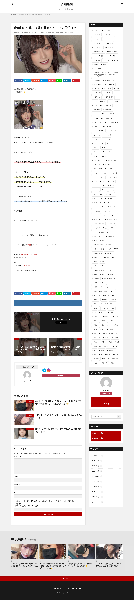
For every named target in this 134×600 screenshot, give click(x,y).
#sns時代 (96, 30)
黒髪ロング (114, 363)
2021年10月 (97, 502)
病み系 (111, 321)
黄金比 (95, 363)
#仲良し (113, 56)
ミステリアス (97, 202)
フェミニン (97, 185)
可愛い (117, 249)
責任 (95, 354)
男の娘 (116, 316)
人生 (95, 232)
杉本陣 (111, 312)
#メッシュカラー (112, 51)
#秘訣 (95, 101)
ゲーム (95, 156)
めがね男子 (97, 139)
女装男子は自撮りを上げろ (72, 32)
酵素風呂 (116, 354)
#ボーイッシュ (110, 47)
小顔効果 (96, 299)
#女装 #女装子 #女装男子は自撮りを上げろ (105, 80)
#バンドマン (97, 39)
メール (17, 484)
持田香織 (105, 308)
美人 (103, 329)
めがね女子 (108, 135)
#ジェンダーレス (109, 34)
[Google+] (35, 80)
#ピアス (110, 43)
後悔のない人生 (98, 304)
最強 (95, 312)
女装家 (57, 32)
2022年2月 (97, 481)
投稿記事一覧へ (106, 393)
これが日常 (97, 126)
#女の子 (105, 64)
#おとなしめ (97, 34)
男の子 (95, 321)
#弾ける (112, 84)
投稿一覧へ (60, 375)
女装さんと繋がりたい (35, 32)
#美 (111, 101)
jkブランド (111, 114)
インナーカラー (107, 147)
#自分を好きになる (106, 105)
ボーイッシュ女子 (98, 194)
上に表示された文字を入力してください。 (27, 506)
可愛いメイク (110, 253)
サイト (16, 492)
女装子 (53, 32)
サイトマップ (58, 588)
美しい (95, 329)
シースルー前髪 (112, 160)
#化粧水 (107, 60)
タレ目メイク (105, 173)
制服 (95, 249)
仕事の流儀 (111, 244)
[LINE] (59, 80)
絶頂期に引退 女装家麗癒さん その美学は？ (39, 14)
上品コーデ (114, 228)
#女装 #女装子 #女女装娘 (100, 68)
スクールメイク (98, 169)
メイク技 (107, 211)
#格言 (117, 88)
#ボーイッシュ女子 (99, 51)
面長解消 (96, 358)
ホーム (61, 9)
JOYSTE (96, 118)
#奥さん (96, 64)
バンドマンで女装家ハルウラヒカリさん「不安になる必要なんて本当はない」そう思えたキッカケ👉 (58, 402)
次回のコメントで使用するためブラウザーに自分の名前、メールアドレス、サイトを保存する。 (45, 501)
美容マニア (97, 337)
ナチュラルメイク (113, 177)
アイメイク (107, 139)
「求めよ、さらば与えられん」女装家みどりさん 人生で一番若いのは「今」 (109, 565)
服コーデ (103, 312)
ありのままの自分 (107, 118)
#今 (95, 56)
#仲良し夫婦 (97, 60)
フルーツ (96, 190)
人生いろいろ (104, 232)
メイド (115, 215)
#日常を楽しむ (107, 88)
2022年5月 (97, 466)
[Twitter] (27, 80)
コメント (17, 456)
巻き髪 (105, 299)
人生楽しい (111, 236)
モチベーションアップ (112, 219)
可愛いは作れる (98, 253)
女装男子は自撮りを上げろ (101, 287)
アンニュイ (112, 143)
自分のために (97, 346)
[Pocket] (52, 80)
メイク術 (106, 215)
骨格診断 (115, 358)
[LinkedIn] (67, 80)
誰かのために (112, 350)
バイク (103, 181)
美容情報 (115, 337)
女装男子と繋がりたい (109, 278)
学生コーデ (97, 295)
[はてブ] (44, 80)
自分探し (107, 346)
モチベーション (98, 219)
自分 (118, 342)
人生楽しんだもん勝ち (100, 240)
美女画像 (111, 329)
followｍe (96, 114)
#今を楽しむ (103, 56)
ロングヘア (112, 223)
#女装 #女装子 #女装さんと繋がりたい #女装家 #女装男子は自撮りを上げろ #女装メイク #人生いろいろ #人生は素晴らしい (105, 74)
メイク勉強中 (97, 211)
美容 (95, 333)
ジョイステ (97, 164)
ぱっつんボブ (112, 130)
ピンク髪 (112, 181)
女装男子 (21, 14)
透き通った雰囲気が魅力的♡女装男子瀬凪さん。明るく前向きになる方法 (58, 430)
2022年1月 (97, 486)
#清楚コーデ (97, 93)
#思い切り (96, 88)
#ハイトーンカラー (99, 43)
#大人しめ (116, 60)
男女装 (103, 321)
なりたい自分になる (99, 130)
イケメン (96, 147)
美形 (103, 342)
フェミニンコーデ (109, 185)
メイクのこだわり (98, 207)
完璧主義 (106, 295)
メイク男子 (97, 215)
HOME (14, 14)
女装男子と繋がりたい (100, 282)
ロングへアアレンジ (99, 223)
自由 (95, 350)
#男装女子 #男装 (109, 97)
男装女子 (98, 438)
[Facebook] (18, 80)
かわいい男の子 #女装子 (113, 122)
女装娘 (49, 32)
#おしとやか (106, 30)
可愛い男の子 (97, 257)
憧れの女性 (109, 304)
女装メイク (44, 32)
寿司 (114, 295)
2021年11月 (97, 497)
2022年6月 (97, 460)
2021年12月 (97, 492)
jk (103, 114)
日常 (113, 308)
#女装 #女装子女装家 (100, 84)
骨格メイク (106, 358)
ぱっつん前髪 (97, 135)
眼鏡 (103, 325)
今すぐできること (98, 244)
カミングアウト (108, 152)
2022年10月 (97, 455)
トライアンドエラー (99, 177)
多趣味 (95, 261)
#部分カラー (97, 109)
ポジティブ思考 (98, 198)
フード (105, 190)
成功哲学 (96, 308)
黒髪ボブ (104, 363)
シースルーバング (98, 160)
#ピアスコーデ (98, 47)
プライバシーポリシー (73, 588)
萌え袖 (102, 350)
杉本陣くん (97, 316)
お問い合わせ (69, 9)
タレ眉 (115, 173)
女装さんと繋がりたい (100, 266)
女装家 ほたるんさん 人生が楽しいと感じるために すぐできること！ (58, 416)
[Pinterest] (76, 80)
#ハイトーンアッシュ (110, 39)
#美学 (24, 32)
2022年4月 (97, 471)
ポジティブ (111, 194)
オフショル (97, 152)
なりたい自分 (107, 126)
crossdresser (108, 109)
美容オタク (114, 333)
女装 (27, 32)
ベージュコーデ (115, 190)
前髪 (110, 249)
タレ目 (95, 173)
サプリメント (105, 156)
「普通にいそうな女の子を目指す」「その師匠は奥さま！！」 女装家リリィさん (24, 565)
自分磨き (116, 346)
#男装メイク (97, 97)
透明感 (108, 354)
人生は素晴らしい (98, 236)
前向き (102, 249)
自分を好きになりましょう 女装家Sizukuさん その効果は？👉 (80, 565)
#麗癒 (29, 245)
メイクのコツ (111, 207)
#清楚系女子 (108, 93)
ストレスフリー (111, 169)
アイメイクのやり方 (99, 143)
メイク (107, 202)
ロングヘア (97, 228)
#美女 (117, 101)
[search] (119, 417)
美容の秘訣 (104, 333)
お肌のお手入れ (98, 122)
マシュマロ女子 (111, 198)
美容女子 (106, 337)
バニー (95, 181)
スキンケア (107, 164)
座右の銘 (113, 299)
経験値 (116, 325)
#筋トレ (103, 101)
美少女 (95, 342)
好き (113, 291)
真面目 (95, 325)
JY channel (67, 4)
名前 (16, 476)
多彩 (114, 257)
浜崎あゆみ (107, 316)
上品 (105, 228)
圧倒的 (107, 257)
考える (110, 342)
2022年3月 (97, 476)
